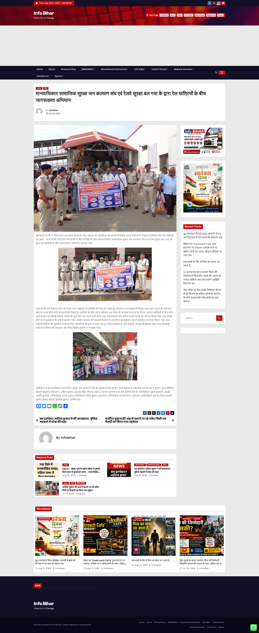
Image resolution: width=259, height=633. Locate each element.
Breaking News (154, 465)
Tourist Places (158, 69)
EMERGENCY (88, 69)
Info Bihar (44, 13)
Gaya (39, 88)
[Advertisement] (129, 46)
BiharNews (199, 15)
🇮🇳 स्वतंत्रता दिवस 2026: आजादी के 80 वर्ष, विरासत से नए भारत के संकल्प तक (55, 562)
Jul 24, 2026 (189, 568)
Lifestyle (90, 519)
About (52, 69)
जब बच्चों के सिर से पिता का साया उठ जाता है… (151, 560)
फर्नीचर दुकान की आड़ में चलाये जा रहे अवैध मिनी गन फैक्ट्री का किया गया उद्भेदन (80, 489)
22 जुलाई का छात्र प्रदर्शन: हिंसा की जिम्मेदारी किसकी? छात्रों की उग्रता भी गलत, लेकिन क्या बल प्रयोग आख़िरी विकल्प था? (201, 563)
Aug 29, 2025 (69, 475)
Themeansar (85, 624)
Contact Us (43, 76)
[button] (216, 72)
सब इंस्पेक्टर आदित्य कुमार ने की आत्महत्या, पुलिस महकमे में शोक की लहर (152, 470)
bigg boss (211, 15)
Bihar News (140, 465)
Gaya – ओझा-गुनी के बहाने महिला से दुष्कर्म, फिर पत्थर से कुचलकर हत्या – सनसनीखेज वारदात (81, 472)
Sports (58, 76)
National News (44, 519)
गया (45, 88)
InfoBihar (164, 15)
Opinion (197, 519)
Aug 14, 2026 (93, 568)
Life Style (139, 69)
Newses (73, 624)
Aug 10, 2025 (140, 475)
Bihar (173, 15)
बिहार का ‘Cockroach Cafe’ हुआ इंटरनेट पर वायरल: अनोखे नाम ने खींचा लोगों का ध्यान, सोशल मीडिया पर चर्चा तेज (104, 563)
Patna (220, 15)
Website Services (183, 69)
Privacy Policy (68, 69)
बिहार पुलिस (81, 483)
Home (40, 69)
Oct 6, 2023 (68, 493)
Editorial (186, 519)
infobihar (53, 110)
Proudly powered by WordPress (48, 624)
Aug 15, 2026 (45, 568)
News (179, 15)
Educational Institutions (114, 69)
